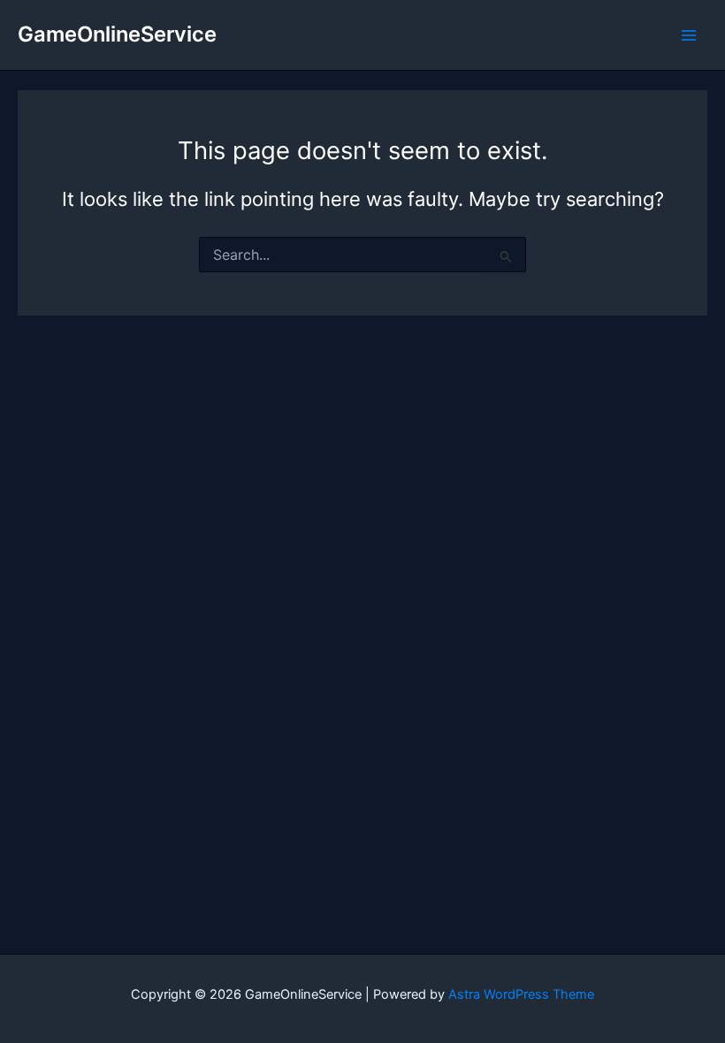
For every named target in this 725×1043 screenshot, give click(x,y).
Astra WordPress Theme (521, 994)
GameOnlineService (117, 34)
